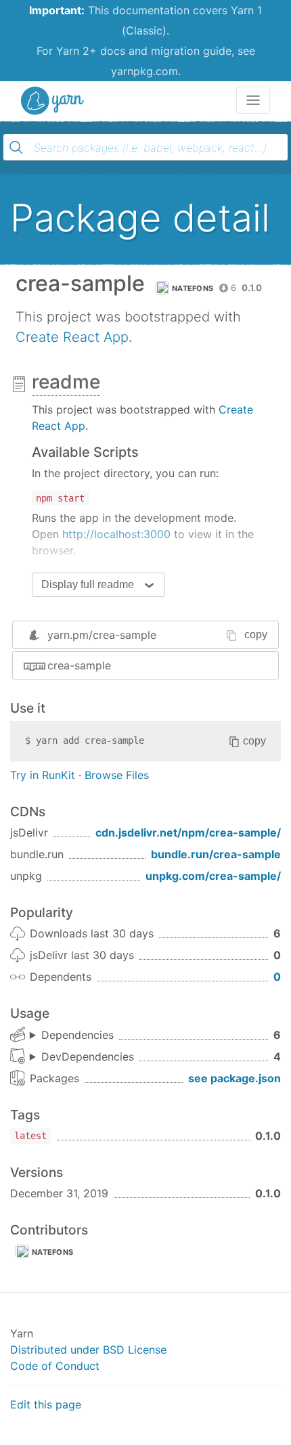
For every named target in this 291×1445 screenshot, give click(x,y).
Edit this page (45, 1404)
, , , (82, 1057)
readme (66, 381)
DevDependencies (87, 1056)
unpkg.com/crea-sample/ (213, 876)
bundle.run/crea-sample (216, 854)
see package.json (234, 1078)
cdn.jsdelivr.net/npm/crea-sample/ (188, 832)
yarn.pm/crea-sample (101, 635)
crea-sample (79, 665)
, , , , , (72, 1035)
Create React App (72, 337)
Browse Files (117, 775)
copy (255, 634)
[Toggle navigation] (253, 100)
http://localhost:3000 (116, 534)
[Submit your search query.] (16, 147)
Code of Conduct (54, 1366)
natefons (192, 288)
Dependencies (77, 1035)
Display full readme (87, 584)
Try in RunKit (42, 775)
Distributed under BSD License (88, 1349)
